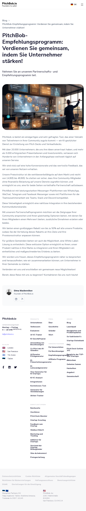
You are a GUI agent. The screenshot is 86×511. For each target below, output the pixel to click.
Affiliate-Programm (57, 359)
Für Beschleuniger (56, 351)
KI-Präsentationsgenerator (41, 361)
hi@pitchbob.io (8, 334)
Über (50, 323)
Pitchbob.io (9, 318)
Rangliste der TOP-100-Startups (75, 355)
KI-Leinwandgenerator (38, 367)
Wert (50, 335)
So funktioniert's (74, 336)
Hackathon (71, 368)
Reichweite (35, 408)
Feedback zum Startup (36, 425)
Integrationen (36, 382)
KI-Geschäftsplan (38, 339)
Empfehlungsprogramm (58, 355)
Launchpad (71, 327)
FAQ (68, 345)
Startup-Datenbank (75, 340)
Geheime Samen (74, 364)
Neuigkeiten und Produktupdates (74, 331)
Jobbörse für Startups (35, 441)
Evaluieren (34, 331)
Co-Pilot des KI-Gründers (37, 349)
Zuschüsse (35, 412)
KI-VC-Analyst (36, 378)
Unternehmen (36, 323)
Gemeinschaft (73, 376)
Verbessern (35, 327)
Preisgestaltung (37, 457)
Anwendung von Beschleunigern (37, 344)
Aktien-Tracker (36, 396)
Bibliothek (71, 360)
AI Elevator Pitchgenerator (37, 355)
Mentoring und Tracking (36, 435)
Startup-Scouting (38, 420)
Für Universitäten (55, 347)
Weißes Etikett (37, 430)
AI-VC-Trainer (36, 335)
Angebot (70, 372)
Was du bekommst (38, 453)
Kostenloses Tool (38, 386)
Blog (69, 323)
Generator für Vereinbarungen (37, 391)
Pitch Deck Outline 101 (75, 349)
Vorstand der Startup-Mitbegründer (36, 447)
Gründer (51, 331)
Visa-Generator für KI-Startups (38, 373)
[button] (82, 4)
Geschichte (53, 327)
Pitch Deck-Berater (38, 416)
